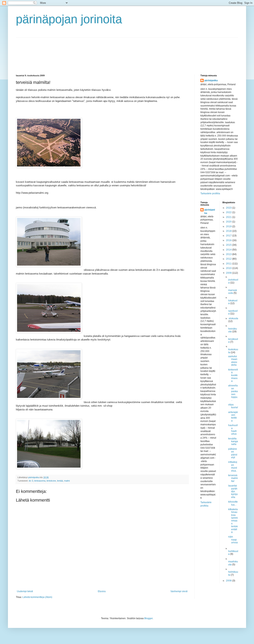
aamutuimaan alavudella (232, 360)
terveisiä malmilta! (233, 478)
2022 (229, 212)
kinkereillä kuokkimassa (233, 375)
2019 (229, 226)
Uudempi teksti (25, 591)
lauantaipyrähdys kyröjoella (233, 491)
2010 (229, 268)
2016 (229, 240)
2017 (229, 235)
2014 (229, 249)
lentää (60, 481)
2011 (229, 263)
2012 (229, 258)
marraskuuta (232, 291)
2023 (229, 207)
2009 (229, 273)
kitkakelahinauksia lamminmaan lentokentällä (233, 521)
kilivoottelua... (233, 503)
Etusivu (102, 591)
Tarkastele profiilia (210, 193)
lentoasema (39, 481)
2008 (229, 580)
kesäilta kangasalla (233, 441)
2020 (229, 221)
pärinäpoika (211, 80)
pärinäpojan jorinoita (69, 19)
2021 (229, 217)
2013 (229, 254)
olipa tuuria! (233, 406)
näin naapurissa (233, 539)
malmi (67, 481)
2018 (229, 231)
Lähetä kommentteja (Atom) (37, 597)
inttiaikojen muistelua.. (232, 466)
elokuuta (233, 318)
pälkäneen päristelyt (232, 453)
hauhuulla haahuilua (233, 429)
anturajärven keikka (233, 416)
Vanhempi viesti (179, 591)
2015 (229, 245)
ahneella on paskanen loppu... (233, 392)
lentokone (51, 481)
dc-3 (31, 481)
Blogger (148, 618)
